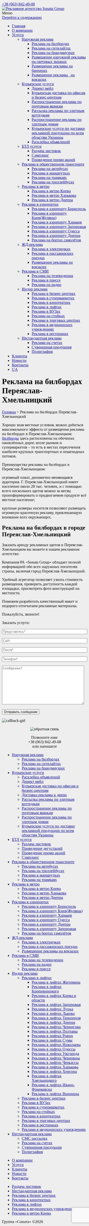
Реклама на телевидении (52, 276)
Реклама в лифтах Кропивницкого (47, 989)
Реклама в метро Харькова (54, 195)
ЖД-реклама (32, 244)
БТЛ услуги (32, 146)
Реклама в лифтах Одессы (53, 1049)
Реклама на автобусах (50, 169)
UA (15, 369)
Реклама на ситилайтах (51, 48)
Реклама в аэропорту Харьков (57, 222)
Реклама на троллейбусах (53, 182)
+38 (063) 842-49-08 (18, 4)
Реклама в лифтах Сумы (52, 1040)
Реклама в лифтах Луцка (52, 1009)
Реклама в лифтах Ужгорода (55, 1054)
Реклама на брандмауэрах (53, 53)
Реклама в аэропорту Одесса (56, 231)
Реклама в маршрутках (51, 173)
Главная (18, 26)
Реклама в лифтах (47, 307)
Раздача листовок (46, 151)
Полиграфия (42, 351)
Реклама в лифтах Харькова (55, 1067)
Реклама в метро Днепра (52, 200)
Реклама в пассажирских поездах (50, 946)
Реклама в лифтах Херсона (54, 1071)
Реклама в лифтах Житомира (56, 982)
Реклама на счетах (47, 343)
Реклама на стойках (48, 316)
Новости (19, 360)
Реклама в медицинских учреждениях (52, 327)
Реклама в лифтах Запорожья (56, 1004)
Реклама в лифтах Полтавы (55, 1031)
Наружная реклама (37, 39)
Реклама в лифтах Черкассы (55, 1062)
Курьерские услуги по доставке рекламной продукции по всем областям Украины (58, 133)
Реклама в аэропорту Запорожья (59, 227)
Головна (9, 412)
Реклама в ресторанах (50, 334)
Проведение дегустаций (42, 848)
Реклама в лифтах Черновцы (56, 1058)
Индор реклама (34, 289)
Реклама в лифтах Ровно (52, 1036)
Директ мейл (42, 88)
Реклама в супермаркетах (53, 298)
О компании (22, 30)
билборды (10, 438)
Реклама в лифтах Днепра (53, 1022)
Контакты (20, 365)
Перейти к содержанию (22, 17)
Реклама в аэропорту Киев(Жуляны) (49, 215)
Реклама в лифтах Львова (53, 1013)
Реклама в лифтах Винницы (55, 1094)
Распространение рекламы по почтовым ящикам (57, 104)
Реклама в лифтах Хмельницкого (47, 1078)
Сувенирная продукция (51, 347)
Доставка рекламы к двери (44, 795)
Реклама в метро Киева (51, 191)
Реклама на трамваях (49, 177)
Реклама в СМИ (35, 271)
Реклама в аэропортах (40, 204)
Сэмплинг (40, 155)
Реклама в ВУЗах (46, 311)
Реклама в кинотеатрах (51, 302)
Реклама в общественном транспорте (53, 164)
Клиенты (19, 356)
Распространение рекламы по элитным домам (57, 121)
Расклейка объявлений (51, 142)
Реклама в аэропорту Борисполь (59, 209)
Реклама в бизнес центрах (53, 293)
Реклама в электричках (51, 249)
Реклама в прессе (46, 280)
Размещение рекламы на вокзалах (50, 951)
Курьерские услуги (38, 84)
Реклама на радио (46, 285)
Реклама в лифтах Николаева (56, 1045)
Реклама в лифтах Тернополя (56, 1018)
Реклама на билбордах (50, 44)
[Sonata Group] (33, 8)
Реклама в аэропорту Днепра (56, 235)
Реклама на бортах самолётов (56, 240)
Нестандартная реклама (42, 338)
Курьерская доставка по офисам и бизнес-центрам (58, 95)
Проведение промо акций (53, 160)
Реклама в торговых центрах (56, 320)
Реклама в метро (35, 186)
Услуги (18, 35)
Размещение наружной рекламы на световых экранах (59, 59)
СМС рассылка (34, 1138)
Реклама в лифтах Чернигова (56, 1027)
